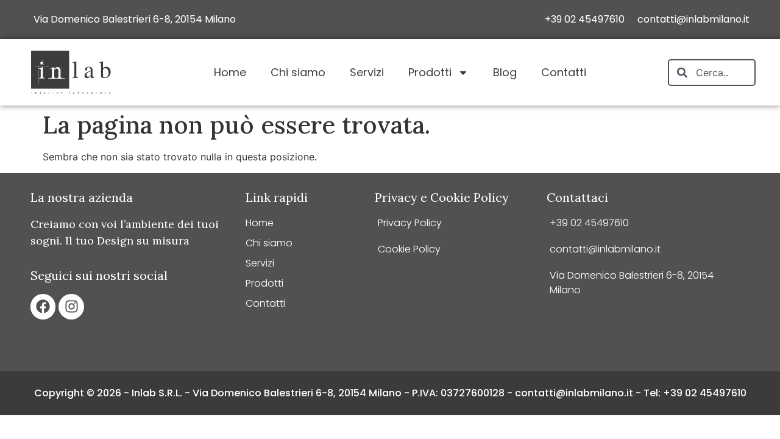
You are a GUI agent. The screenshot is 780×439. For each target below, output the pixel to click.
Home (230, 72)
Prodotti (430, 72)
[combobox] (712, 72)
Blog (505, 72)
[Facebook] (42, 306)
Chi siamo (298, 72)
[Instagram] (70, 306)
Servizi (367, 72)
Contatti (563, 72)
